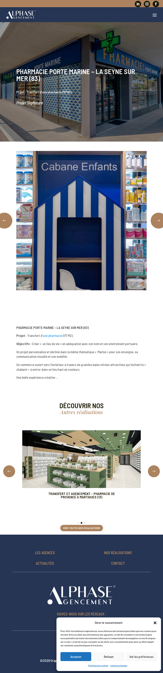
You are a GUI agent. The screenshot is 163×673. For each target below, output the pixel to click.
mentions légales (118, 665)
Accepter (76, 656)
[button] (155, 623)
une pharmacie (52, 335)
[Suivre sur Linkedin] (138, 4)
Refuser (109, 656)
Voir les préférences (141, 656)
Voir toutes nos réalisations (81, 528)
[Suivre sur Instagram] (147, 4)
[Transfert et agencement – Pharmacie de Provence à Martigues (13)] (81, 459)
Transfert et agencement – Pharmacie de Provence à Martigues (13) (81, 495)
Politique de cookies (98, 665)
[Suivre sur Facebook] (156, 4)
